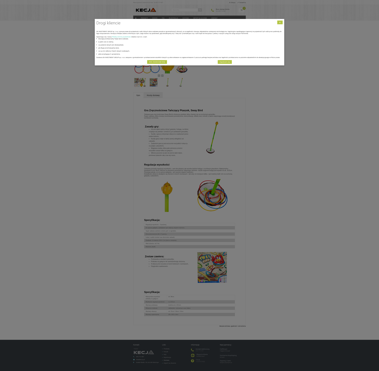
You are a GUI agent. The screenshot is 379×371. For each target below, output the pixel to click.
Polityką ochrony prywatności (121, 37)
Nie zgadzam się (157, 62)
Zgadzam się (225, 62)
